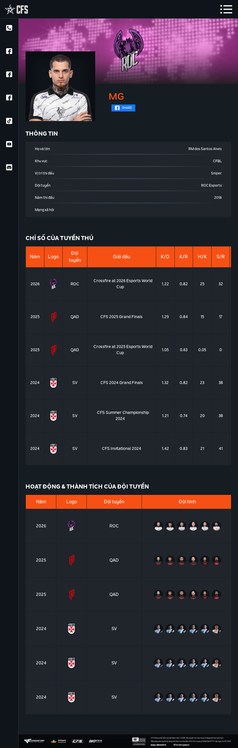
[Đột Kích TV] (9, 75)
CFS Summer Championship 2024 (123, 415)
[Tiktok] (9, 121)
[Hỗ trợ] (9, 29)
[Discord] (9, 168)
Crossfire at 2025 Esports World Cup (122, 350)
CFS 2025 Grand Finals (121, 317)
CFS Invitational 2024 (121, 448)
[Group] (9, 98)
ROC (75, 284)
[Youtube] (9, 145)
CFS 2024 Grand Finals (121, 382)
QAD (75, 317)
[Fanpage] (9, 52)
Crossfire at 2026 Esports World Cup (122, 284)
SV (74, 382)
